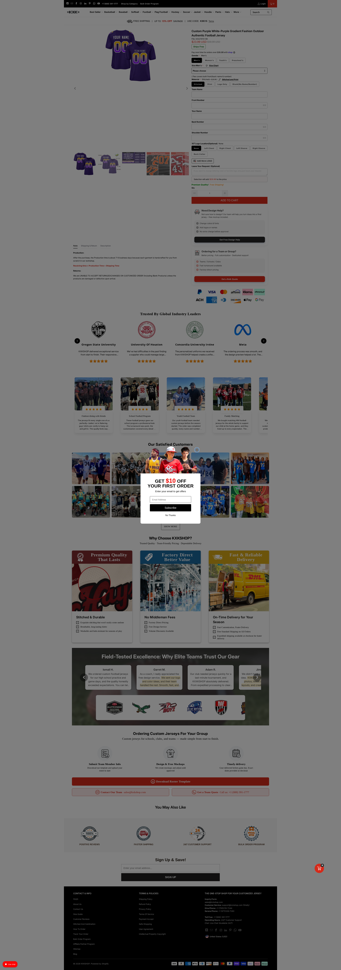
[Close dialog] (197, 450)
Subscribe (170, 507)
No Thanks (170, 515)
